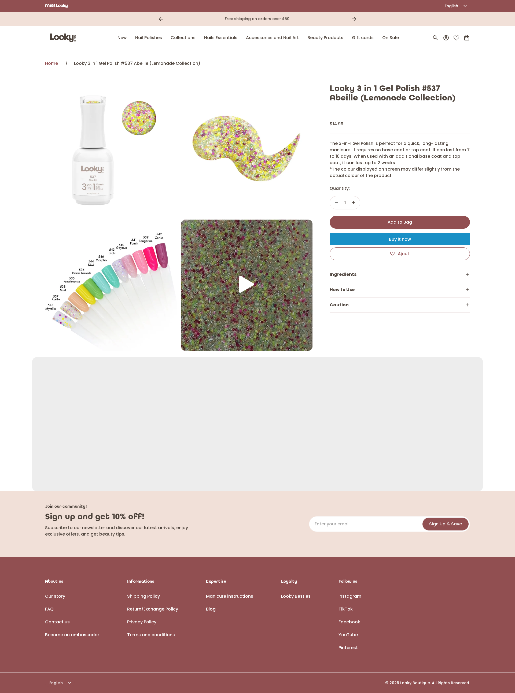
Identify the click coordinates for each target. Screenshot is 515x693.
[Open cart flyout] (467, 38)
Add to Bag (400, 222)
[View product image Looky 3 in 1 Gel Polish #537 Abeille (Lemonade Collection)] (111, 149)
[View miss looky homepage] (56, 6)
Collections (183, 38)
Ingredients (343, 274)
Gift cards (363, 38)
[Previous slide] (161, 19)
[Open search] (435, 38)
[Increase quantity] (353, 202)
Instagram (350, 596)
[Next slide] (354, 19)
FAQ (49, 609)
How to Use (342, 290)
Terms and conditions (151, 635)
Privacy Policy (141, 622)
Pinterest (348, 648)
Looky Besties (296, 596)
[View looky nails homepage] (64, 37)
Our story (55, 596)
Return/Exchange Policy (152, 609)
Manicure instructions (229, 596)
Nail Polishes (148, 38)
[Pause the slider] (361, 19)
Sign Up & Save (445, 524)
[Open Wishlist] (456, 38)
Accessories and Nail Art (272, 38)
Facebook (349, 622)
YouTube (348, 635)
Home (51, 63)
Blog (211, 609)
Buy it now (400, 239)
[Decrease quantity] (336, 202)
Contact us (57, 622)
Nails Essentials (220, 38)
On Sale (390, 38)
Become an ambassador (72, 635)
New (122, 38)
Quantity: (340, 188)
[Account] (446, 38)
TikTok (346, 609)
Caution (339, 305)
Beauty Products (325, 38)
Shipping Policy (143, 596)
